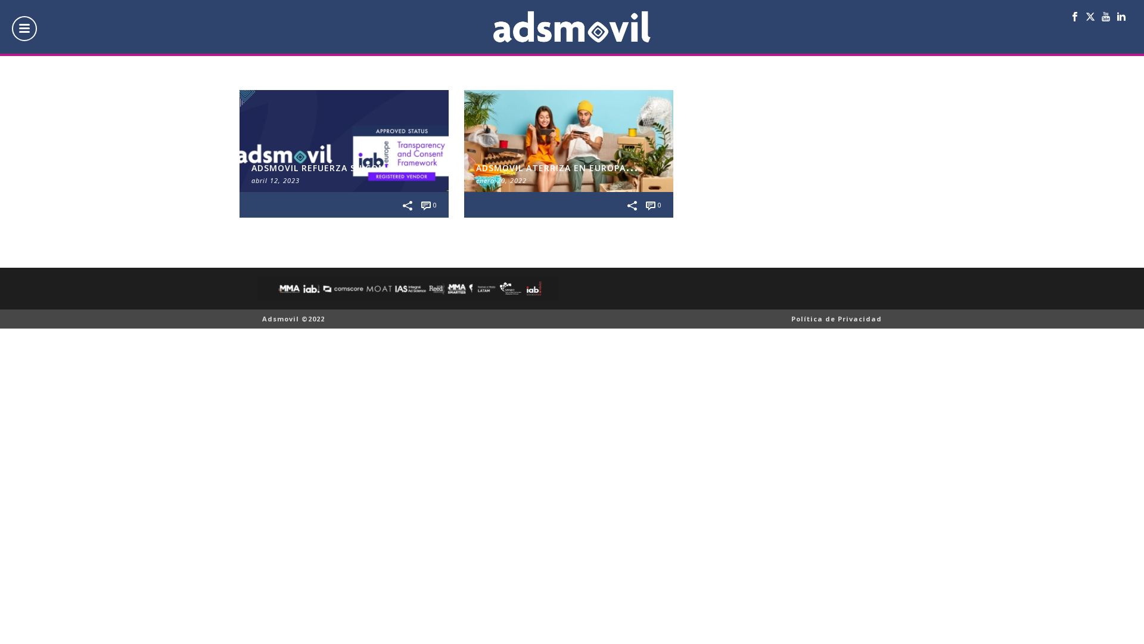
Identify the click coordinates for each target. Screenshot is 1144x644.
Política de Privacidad (836, 318)
